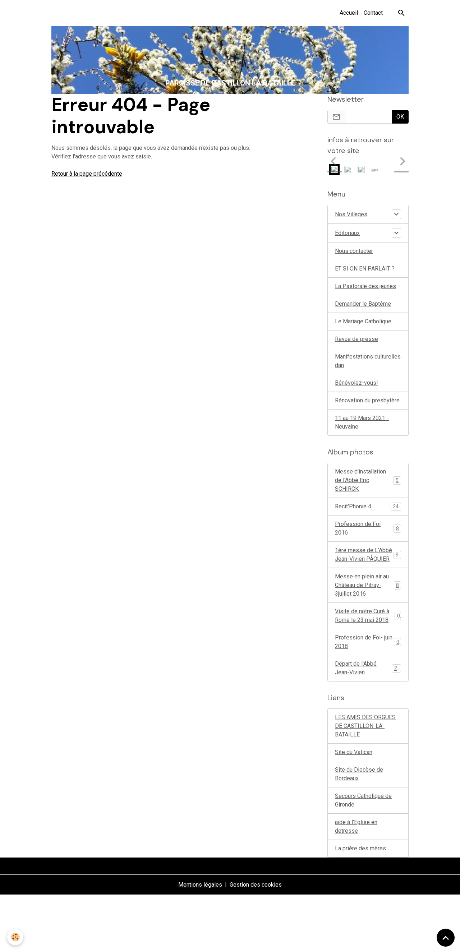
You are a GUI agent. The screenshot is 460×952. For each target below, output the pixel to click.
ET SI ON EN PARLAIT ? (365, 268)
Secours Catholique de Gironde (363, 800)
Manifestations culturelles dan (368, 361)
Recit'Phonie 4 (367, 506)
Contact (373, 12)
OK (400, 116)
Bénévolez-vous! (356, 382)
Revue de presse (356, 339)
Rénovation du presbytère (367, 400)
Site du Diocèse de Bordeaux (359, 774)
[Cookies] (15, 937)
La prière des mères (360, 848)
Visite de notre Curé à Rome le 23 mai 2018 (367, 615)
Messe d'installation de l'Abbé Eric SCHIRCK (368, 480)
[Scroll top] (446, 938)
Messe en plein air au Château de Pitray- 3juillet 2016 (368, 585)
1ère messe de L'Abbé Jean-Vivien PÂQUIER (368, 554)
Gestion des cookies (256, 884)
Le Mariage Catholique (363, 321)
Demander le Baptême (363, 303)
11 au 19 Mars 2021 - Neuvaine (362, 422)
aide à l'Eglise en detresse (356, 826)
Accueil (349, 12)
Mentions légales (200, 884)
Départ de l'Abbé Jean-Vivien (367, 668)
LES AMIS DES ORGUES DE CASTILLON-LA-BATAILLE (365, 726)
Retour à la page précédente (86, 173)
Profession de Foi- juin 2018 (367, 642)
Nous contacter (354, 251)
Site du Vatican (353, 752)
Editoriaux (347, 233)
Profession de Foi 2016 (367, 528)
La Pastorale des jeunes (365, 286)
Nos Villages (351, 214)
